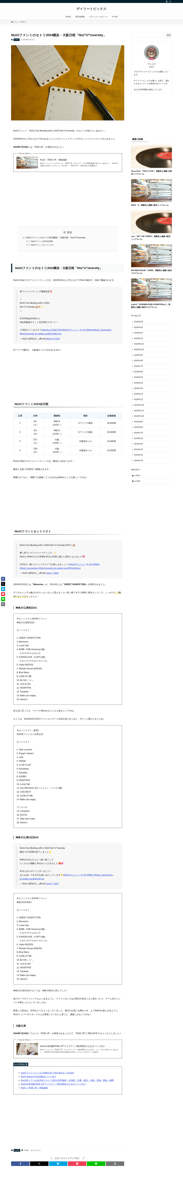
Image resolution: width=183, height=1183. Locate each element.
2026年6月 (138, 327)
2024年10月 (139, 416)
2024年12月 (139, 405)
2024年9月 (138, 422)
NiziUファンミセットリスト (42, 245)
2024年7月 (138, 433)
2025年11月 (139, 344)
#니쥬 (82, 330)
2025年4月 (138, 383)
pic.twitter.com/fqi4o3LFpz (32, 879)
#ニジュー (74, 330)
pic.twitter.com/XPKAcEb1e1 (67, 568)
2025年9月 (138, 355)
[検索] (170, 1)
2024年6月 (138, 438)
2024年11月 (139, 411)
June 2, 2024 (52, 884)
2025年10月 (139, 349)
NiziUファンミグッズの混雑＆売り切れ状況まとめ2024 (47, 1073)
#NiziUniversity (27, 334)
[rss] (166, 1)
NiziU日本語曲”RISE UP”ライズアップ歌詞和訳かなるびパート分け (72, 1046)
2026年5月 (138, 333)
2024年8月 (138, 427)
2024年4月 (138, 449)
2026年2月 (138, 338)
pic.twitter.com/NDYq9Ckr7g (48, 334)
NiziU (27, 1150)
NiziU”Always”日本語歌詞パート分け (38, 1076)
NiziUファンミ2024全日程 (42, 241)
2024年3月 (138, 455)
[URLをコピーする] (115, 1163)
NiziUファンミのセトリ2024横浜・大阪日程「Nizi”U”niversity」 (56, 237)
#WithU (89, 330)
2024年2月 (138, 460)
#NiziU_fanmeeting (102, 330)
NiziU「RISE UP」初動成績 (53, 160)
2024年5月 (138, 444)
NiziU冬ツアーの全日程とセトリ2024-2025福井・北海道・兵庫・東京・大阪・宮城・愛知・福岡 (67, 1080)
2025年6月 (138, 372)
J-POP (137, 475)
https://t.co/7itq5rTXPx (52, 330)
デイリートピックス (91, 8)
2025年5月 (138, 377)
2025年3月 (138, 388)
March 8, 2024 (53, 339)
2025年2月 (138, 394)
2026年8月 (138, 322)
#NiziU (65, 330)
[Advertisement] (67, 199)
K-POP (16, 39)
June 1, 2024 (52, 573)
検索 (169, 35)
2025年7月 (138, 366)
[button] (20, 1163)
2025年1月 (138, 399)
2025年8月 (138, 360)
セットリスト (36, 1150)
